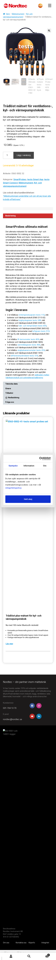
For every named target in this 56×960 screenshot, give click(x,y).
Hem (8, 14)
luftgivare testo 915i (41, 331)
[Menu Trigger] (49, 5)
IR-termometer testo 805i (28, 339)
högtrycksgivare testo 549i (29, 320)
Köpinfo (32, 943)
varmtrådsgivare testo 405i (28, 345)
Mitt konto (11, 956)
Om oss (6, 943)
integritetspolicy (13, 488)
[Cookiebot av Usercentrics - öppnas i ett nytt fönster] (39, 458)
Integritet (45, 943)
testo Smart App (35, 179)
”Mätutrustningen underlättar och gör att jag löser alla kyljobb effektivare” (27, 198)
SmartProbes (19, 179)
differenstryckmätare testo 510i (24, 356)
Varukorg (43, 954)
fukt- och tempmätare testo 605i (32, 326)
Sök (29, 956)
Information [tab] (29, 465)
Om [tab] (44, 465)
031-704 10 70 (9, 708)
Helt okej (28, 499)
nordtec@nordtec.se (12, 719)
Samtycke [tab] (13, 465)
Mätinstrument (18, 14)
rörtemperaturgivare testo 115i (31, 315)
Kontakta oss (21, 943)
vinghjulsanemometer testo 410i (31, 350)
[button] (49, 31)
